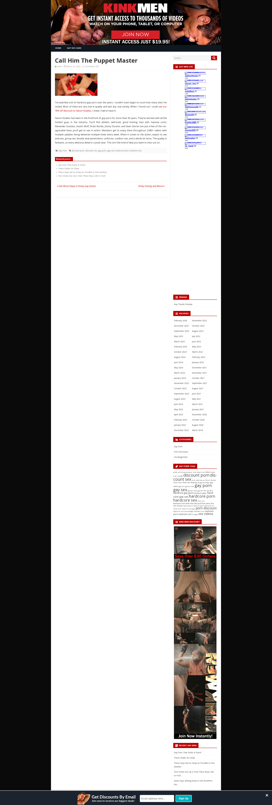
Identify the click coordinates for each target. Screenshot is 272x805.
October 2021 (198, 378)
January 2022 (198, 362)
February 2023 (180, 419)
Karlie (59, 66)
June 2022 (196, 341)
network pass (198, 506)
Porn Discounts (181, 451)
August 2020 (197, 425)
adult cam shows (179, 472)
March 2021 (197, 404)
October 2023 (180, 388)
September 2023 (181, 393)
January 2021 (198, 409)
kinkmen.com (179, 503)
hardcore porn (121, 150)
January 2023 (180, 425)
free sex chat (188, 482)
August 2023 (179, 399)
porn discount (206, 508)
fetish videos (177, 483)
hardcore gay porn (183, 492)
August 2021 (197, 388)
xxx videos (205, 514)
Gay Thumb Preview (183, 304)
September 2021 (199, 383)
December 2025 (181, 325)
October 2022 (198, 325)
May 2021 (196, 399)
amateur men (191, 472)
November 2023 (181, 383)
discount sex (91, 150)
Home (58, 48)
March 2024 (179, 372)
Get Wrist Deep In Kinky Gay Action (77, 186)
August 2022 (197, 331)
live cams (206, 503)
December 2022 (181, 430)
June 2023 (178, 404)
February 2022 (198, 357)
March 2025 (179, 341)
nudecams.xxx (208, 506)
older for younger (188, 509)
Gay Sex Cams (74, 48)
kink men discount (194, 503)
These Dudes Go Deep (184, 757)
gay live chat (189, 486)
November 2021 (199, 372)
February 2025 (180, 346)
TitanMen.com (199, 511)
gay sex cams (192, 491)
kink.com (201, 501)
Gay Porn (62, 150)
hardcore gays (200, 493)
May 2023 (178, 409)
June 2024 (178, 362)
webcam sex (185, 514)
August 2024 (179, 357)
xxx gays (195, 514)
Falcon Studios (210, 480)
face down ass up (198, 480)
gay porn (102, 150)
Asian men (201, 472)
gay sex (110, 150)
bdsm (208, 472)
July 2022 (196, 336)
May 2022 (196, 346)
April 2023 (178, 414)
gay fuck (182, 486)
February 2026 (180, 320)
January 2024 (180, 378)
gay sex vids (202, 491)
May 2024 (178, 367)
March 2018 (197, 430)
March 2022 (197, 351)
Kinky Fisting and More (150, 186)
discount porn (78, 150)
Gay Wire (209, 491)
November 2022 (199, 320)
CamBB (180, 476)
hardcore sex (136, 150)
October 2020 (198, 419)
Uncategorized (180, 457)
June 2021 (196, 393)
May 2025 (178, 336)
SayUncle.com (178, 511)
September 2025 (181, 331)
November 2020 (199, 414)
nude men (177, 509)
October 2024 (180, 351)
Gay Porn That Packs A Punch (187, 752)
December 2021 (199, 367)
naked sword (188, 506)
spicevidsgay (188, 511)
